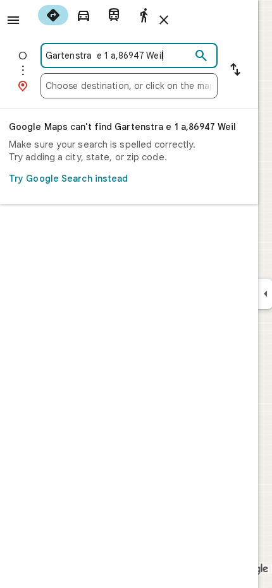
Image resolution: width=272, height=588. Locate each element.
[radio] (53, 15)
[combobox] (118, 55)
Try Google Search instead (68, 178)
